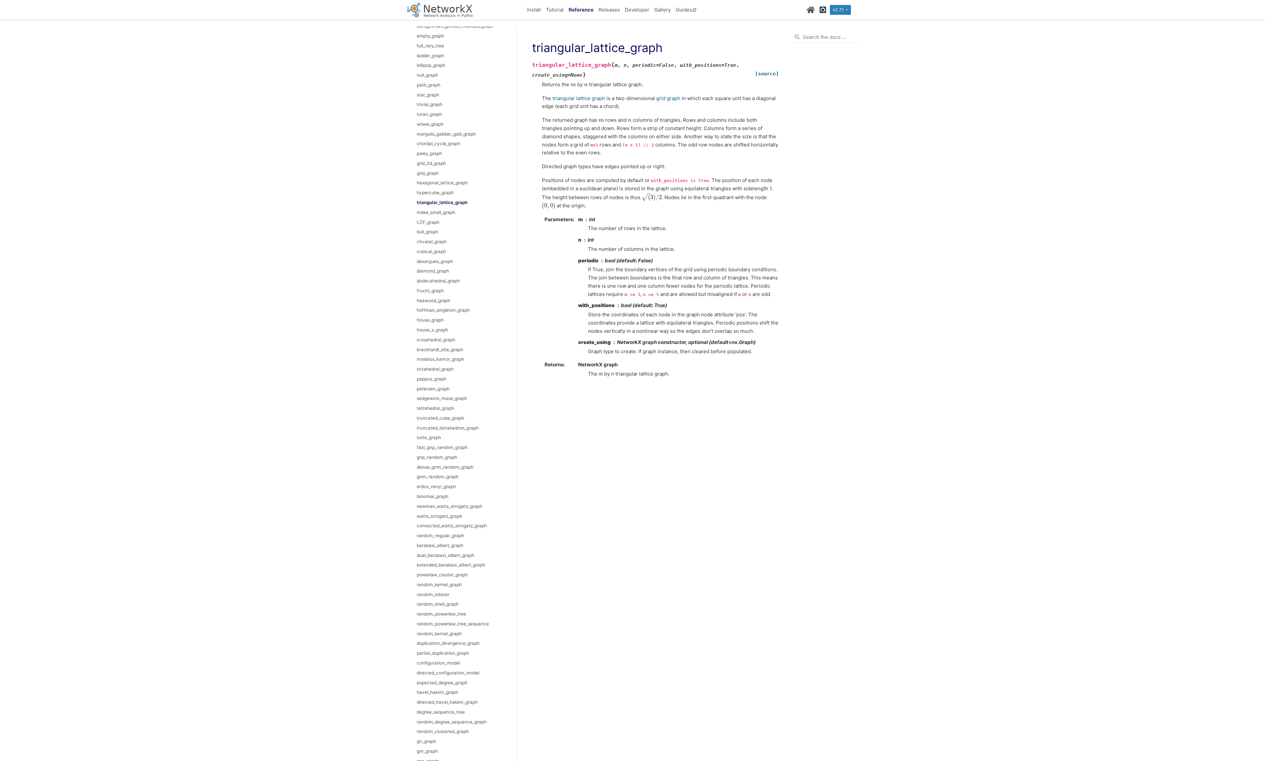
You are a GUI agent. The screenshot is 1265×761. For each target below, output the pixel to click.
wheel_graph (430, 124)
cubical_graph (431, 251)
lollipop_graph (431, 65)
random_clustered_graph (443, 731)
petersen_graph (433, 388)
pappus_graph (431, 378)
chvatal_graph (432, 241)
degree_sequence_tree (441, 712)
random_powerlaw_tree (441, 614)
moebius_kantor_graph (440, 359)
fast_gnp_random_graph (442, 447)
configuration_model (438, 663)
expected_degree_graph (442, 682)
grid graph (668, 98)
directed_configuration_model (448, 672)
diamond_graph (433, 271)
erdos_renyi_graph (436, 486)
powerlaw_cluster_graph (442, 574)
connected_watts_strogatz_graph (452, 525)
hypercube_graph (435, 192)
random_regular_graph (440, 535)
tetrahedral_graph (435, 408)
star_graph (428, 94)
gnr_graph (427, 751)
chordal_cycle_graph (438, 143)
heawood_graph (433, 300)
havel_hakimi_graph (437, 692)
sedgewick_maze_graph (442, 398)
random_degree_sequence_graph (452, 721)
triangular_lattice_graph (442, 202)
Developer (637, 10)
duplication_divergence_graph (448, 643)
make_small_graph (436, 212)
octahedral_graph (435, 369)
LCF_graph (428, 222)
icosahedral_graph (436, 339)
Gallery (662, 10)
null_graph (427, 75)
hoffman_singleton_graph (443, 310)
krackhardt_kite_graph (440, 349)
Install (534, 10)
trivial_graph (429, 104)
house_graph (430, 320)
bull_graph (427, 231)
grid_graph (428, 173)
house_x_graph (432, 329)
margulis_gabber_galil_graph (446, 134)
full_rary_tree (430, 45)
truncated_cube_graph (440, 418)
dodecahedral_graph (438, 280)
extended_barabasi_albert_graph (451, 564)
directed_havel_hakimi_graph (447, 702)
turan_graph (429, 114)
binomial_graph (432, 496)
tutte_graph (429, 437)
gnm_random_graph (438, 476)
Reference (581, 10)
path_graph (428, 85)
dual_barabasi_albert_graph (445, 555)
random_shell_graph (438, 604)
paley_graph (429, 153)
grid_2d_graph (431, 163)
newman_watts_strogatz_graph (449, 506)
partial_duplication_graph (443, 653)
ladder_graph (430, 55)
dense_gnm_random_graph (445, 467)
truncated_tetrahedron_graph (448, 428)
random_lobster (433, 594)
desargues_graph (435, 261)
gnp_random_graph (437, 457)
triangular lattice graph (578, 98)
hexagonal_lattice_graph (442, 182)
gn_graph (426, 741)
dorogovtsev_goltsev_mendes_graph (455, 26)
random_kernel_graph (439, 584)
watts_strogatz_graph (439, 516)
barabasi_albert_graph (440, 545)
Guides (684, 10)
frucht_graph (430, 290)
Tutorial (555, 10)
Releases (609, 10)
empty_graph (430, 36)
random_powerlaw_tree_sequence (453, 623)
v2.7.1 (839, 9)
